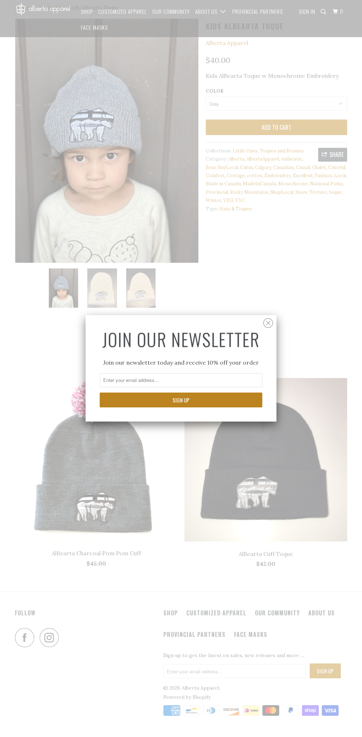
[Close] (268, 321)
